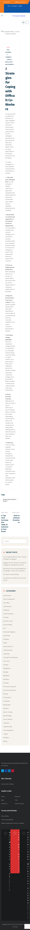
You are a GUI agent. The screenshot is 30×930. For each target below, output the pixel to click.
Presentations (7, 697)
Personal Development (9, 690)
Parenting (6, 683)
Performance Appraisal (9, 686)
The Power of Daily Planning (11, 574)
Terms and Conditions (7, 819)
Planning (5, 694)
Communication (7, 606)
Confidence (6, 610)
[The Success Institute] (13, 16)
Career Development (9, 599)
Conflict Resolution (8, 613)
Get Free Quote (19, 803)
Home (3, 796)
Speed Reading (7, 715)
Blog (2, 800)
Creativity (5, 617)
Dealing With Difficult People (9, 500)
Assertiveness (7, 595)
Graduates (6, 639)
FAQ (16, 800)
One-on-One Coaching (7, 784)
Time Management (8, 730)
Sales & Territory (8, 712)
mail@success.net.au (9, 854)
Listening (5, 664)
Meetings (5, 672)
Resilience (6, 708)
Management (6, 668)
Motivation (6, 679)
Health (5, 643)
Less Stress (6, 661)
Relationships (9, 64)
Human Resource (8, 646)
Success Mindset (7, 719)
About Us (17, 796)
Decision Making (7, 624)
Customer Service (8, 621)
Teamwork (6, 723)
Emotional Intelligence (9, 632)
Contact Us (4, 803)
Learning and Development (10, 657)
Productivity (6, 701)
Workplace (6, 737)
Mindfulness (6, 675)
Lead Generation (7, 650)
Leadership (6, 654)
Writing (5, 741)
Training (5, 734)
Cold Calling (6, 603)
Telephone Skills (7, 726)
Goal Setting (6, 635)
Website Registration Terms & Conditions (12, 823)
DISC (4, 628)
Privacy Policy (5, 816)
